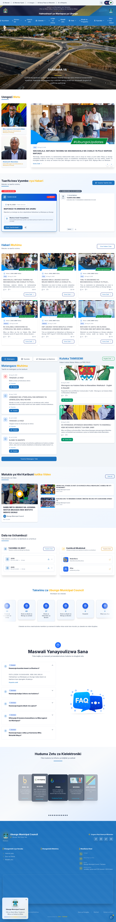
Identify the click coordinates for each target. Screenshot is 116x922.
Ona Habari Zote (105, 251)
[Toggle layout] (26, 900)
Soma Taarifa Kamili (12, 232)
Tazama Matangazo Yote (29, 464)
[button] (29, 679)
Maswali (7, 2)
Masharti (96, 917)
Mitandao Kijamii (19, 2)
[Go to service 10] (65, 820)
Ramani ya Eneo (108, 917)
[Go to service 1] (48, 820)
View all (110, 481)
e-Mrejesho (63, 2)
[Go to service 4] (53, 820)
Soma (69, 234)
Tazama (15, 392)
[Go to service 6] (57, 820)
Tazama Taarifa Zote (104, 188)
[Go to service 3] (51, 820)
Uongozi (31, 2)
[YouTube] (111, 844)
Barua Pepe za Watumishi (47, 2)
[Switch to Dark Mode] (101, 3)
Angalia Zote (107, 363)
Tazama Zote (49, 554)
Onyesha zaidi (13, 687)
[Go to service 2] (49, 820)
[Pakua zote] (48, 564)
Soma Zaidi (38, 166)
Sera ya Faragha (83, 917)
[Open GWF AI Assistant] (111, 917)
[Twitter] (106, 844)
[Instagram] (101, 844)
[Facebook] (96, 844)
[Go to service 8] (60, 820)
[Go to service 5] (55, 820)
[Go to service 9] (62, 820)
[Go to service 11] (68, 820)
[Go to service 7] (58, 820)
